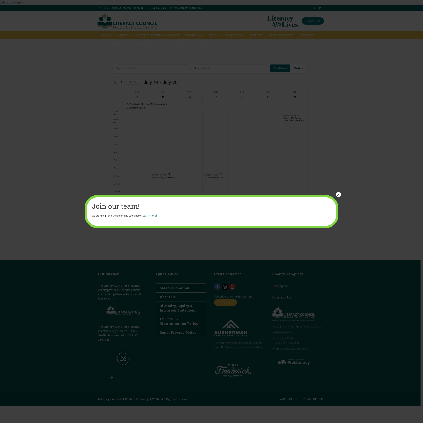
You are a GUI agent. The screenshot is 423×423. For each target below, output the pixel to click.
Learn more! (149, 215)
